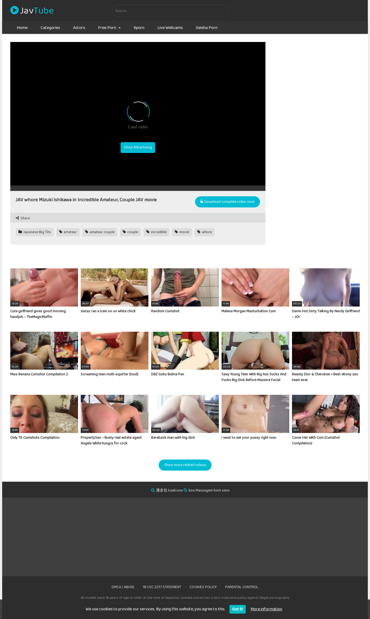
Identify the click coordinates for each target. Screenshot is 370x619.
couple (132, 232)
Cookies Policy (203, 587)
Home (22, 27)
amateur (70, 232)
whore (206, 232)
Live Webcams (170, 27)
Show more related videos (185, 465)
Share (25, 218)
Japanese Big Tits (36, 232)
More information (266, 609)
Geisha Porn (207, 27)
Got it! (237, 609)
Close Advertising (138, 147)
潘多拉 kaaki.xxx (169, 490)
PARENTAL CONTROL (241, 587)
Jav (37, 11)
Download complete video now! (229, 202)
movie (183, 232)
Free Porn (107, 27)
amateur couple (102, 232)
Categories (50, 27)
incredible (158, 232)
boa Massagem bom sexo (209, 490)
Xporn (139, 27)
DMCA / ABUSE (123, 587)
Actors (79, 27)
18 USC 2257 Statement (162, 587)
